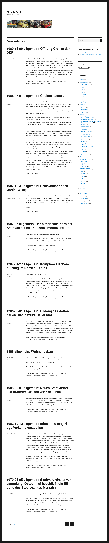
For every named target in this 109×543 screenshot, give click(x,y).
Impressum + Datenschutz (85, 52)
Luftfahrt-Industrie (85, 200)
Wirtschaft (82, 196)
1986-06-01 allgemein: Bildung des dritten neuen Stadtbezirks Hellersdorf (38, 313)
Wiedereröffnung (84, 154)
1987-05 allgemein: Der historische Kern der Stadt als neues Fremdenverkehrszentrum (40, 225)
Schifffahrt (83, 181)
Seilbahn (83, 133)
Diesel (82, 89)
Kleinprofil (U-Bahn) (85, 128)
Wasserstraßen (84, 148)
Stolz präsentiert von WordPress (21, 536)
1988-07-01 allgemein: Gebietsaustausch (37, 95)
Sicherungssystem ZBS (86, 138)
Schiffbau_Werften (85, 203)
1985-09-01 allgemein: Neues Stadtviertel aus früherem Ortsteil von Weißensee (37, 389)
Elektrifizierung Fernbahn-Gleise (88, 119)
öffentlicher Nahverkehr (85, 168)
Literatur (81, 156)
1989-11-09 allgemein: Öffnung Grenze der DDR (38, 50)
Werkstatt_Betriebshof (86, 153)
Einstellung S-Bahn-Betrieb (87, 117)
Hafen (83, 149)
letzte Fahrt (83, 175)
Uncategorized (83, 191)
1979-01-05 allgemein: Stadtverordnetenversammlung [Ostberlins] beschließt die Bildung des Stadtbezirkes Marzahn (39, 483)
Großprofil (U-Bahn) (85, 126)
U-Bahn (82, 186)
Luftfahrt (83, 165)
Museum (81, 158)
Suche (81, 56)
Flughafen (83, 124)
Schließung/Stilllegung (86, 131)
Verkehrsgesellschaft (85, 205)
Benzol (82, 86)
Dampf (82, 87)
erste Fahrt (83, 173)
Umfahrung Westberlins (86, 143)
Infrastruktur (82, 114)
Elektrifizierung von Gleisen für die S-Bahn (90, 121)
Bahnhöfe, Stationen (85, 116)
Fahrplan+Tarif (83, 81)
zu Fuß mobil (84, 112)
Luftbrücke (84, 166)
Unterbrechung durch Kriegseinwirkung (89, 144)
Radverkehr (83, 107)
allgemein (9, 61)
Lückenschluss (84, 129)
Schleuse (84, 151)
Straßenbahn (83, 185)
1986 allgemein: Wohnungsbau (30, 351)
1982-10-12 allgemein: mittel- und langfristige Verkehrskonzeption (38, 425)
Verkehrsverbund (83, 193)
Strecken (83, 141)
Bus (82, 171)
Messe (82, 201)
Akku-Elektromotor (85, 84)
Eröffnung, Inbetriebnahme (87, 123)
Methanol (83, 97)
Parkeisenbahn (83, 188)
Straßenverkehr (84, 109)
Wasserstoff (83, 102)
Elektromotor (84, 91)
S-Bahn (82, 180)
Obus (82, 178)
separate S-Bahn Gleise (86, 134)
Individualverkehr (84, 106)
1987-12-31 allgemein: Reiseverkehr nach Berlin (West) (37, 187)
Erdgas (82, 92)
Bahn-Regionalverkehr (86, 170)
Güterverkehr (82, 104)
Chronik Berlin (14, 12)
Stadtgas (83, 101)
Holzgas (83, 96)
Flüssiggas (83, 94)
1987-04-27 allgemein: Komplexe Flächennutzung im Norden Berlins (38, 266)
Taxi (83, 111)
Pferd (82, 99)
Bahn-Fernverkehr (16, 198)
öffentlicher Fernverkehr (85, 159)
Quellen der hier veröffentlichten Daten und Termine (91, 54)
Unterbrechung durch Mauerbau (88, 146)
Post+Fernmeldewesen (84, 190)
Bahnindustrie (84, 198)
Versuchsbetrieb (83, 195)
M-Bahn (83, 176)
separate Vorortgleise (85, 136)
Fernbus (83, 163)
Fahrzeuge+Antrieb (84, 82)
